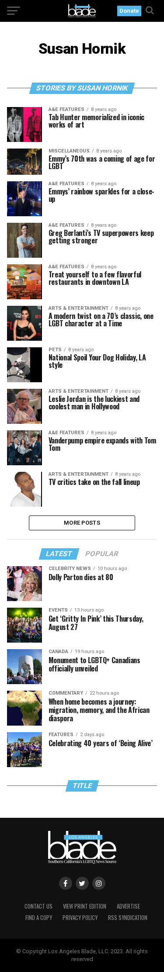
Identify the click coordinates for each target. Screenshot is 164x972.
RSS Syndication (127, 917)
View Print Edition (84, 906)
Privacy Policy (80, 917)
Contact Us (38, 906)
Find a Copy (38, 917)
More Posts (82, 522)
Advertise (128, 906)
